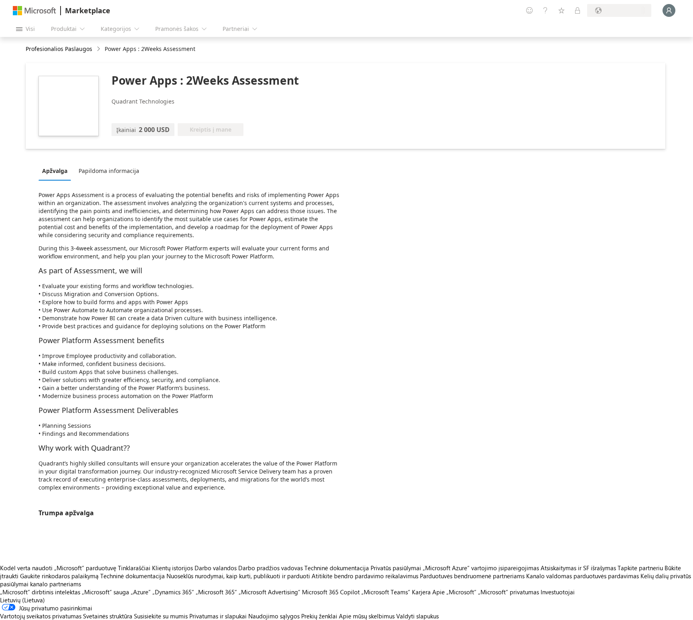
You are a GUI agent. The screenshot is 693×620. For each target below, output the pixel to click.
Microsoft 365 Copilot (331, 592)
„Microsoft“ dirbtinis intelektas (40, 592)
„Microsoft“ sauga (105, 592)
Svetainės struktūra (107, 616)
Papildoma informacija (109, 171)
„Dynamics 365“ (173, 592)
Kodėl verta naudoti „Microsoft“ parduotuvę (58, 568)
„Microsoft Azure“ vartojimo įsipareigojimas (482, 568)
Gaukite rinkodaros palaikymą (59, 576)
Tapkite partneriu (640, 568)
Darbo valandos (216, 568)
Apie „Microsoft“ (454, 592)
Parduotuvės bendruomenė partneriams (472, 576)
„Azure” (141, 592)
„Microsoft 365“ (216, 592)
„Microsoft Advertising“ (269, 592)
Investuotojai (558, 592)
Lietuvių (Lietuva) (22, 600)
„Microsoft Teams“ (385, 592)
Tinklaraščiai (134, 568)
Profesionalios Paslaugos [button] (59, 49)
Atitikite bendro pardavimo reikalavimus (365, 576)
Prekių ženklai (319, 616)
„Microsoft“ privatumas (508, 592)
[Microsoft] (34, 10)
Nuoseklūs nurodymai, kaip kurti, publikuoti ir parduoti (238, 576)
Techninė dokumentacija (336, 568)
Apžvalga (54, 171)
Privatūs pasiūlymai (396, 568)
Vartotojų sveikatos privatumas (40, 616)
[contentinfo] (99, 49)
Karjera (421, 592)
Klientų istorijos (172, 568)
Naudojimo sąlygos (274, 616)
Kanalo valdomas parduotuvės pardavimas (582, 576)
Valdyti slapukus (417, 616)
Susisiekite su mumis (161, 616)
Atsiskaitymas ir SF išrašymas (578, 568)
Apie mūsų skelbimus (367, 616)
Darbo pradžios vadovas (270, 568)
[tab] (56, 170)
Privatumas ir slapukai (218, 616)
